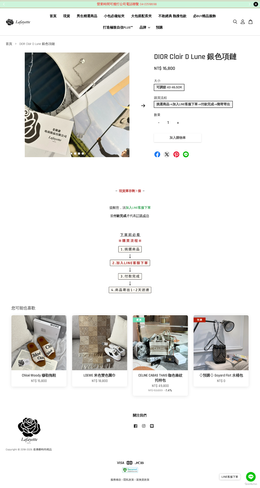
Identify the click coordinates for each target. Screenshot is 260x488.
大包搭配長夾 (141, 16)
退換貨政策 (142, 480)
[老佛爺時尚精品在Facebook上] (135, 428)
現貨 (66, 16)
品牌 (143, 27)
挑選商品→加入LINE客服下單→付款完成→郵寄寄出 (193, 104)
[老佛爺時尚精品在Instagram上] (143, 428)
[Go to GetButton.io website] (251, 484)
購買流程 (160, 98)
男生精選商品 (87, 16)
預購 (159, 27)
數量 (157, 115)
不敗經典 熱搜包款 (172, 16)
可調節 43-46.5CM (169, 87)
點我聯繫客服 (153, 4)
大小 (157, 81)
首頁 (53, 16)
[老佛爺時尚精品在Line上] (152, 428)
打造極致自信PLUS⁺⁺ (118, 27)
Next (143, 106)
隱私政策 (128, 480)
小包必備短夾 (114, 16)
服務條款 (116, 480)
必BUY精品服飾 (204, 16)
